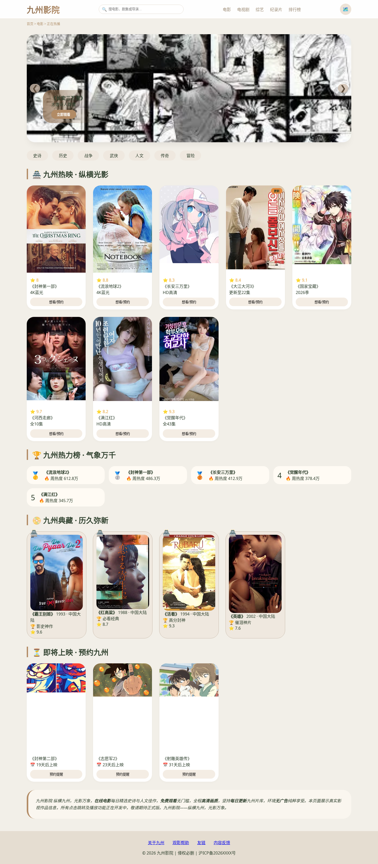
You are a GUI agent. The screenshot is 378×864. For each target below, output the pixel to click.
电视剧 (243, 9)
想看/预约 (56, 302)
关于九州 (156, 842)
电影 (227, 9)
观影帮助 (181, 842)
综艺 (260, 9)
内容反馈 (222, 842)
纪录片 (276, 9)
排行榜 (295, 9)
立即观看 (63, 115)
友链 (201, 842)
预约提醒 (56, 774)
